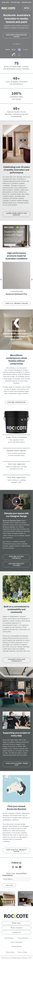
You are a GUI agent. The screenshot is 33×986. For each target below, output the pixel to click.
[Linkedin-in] (16, 867)
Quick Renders (9, 938)
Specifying (15, 2)
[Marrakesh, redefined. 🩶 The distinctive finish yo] (25, 898)
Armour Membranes (16, 942)
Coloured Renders (22, 938)
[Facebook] (20, 867)
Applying (5, 2)
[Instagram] (13, 867)
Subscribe (9, 885)
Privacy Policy (10, 952)
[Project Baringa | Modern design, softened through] (7, 898)
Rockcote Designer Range (12, 520)
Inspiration (26, 2)
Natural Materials (16, 946)
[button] (26, 8)
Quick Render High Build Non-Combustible (16, 295)
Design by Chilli (27, 958)
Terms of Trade (22, 952)
